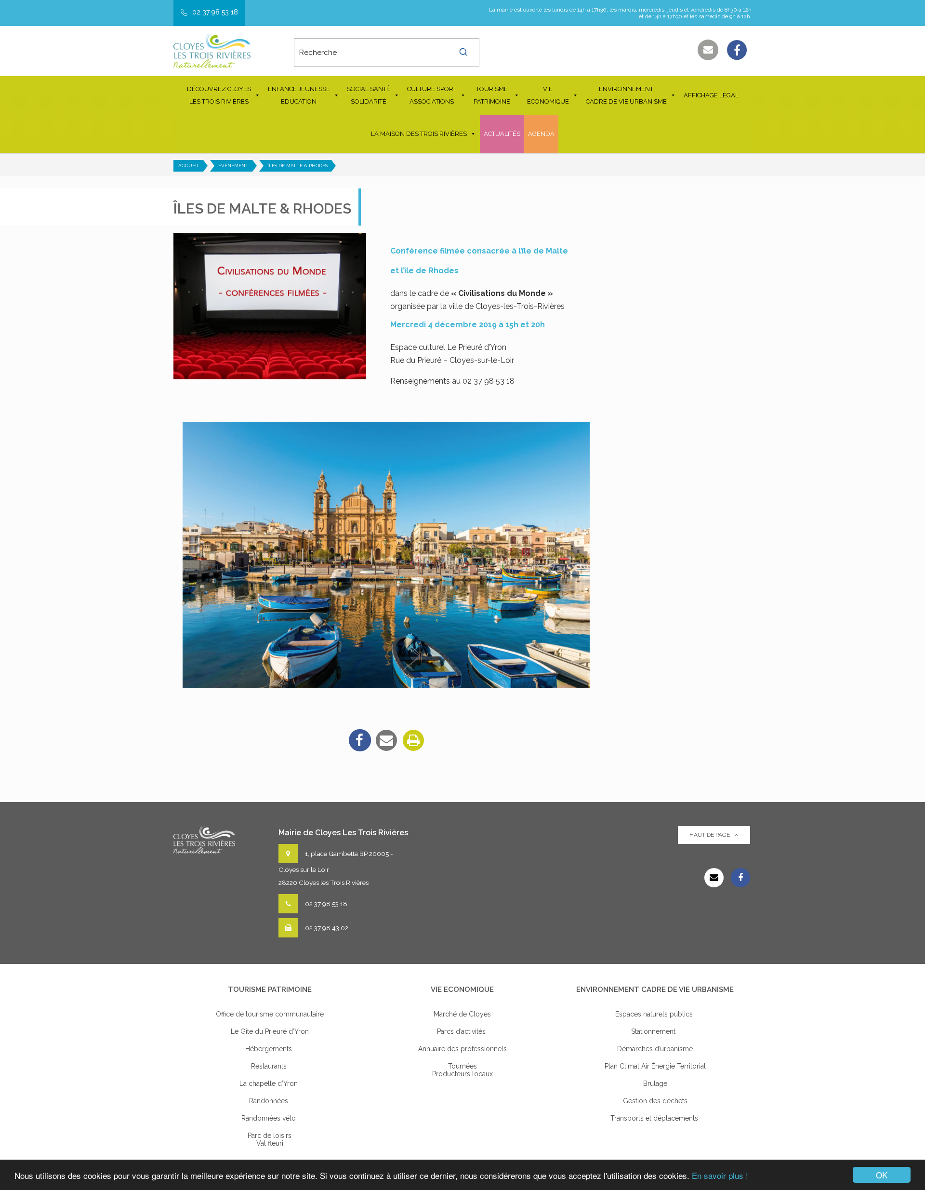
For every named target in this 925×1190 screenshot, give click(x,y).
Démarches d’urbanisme (655, 1049)
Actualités (502, 133)
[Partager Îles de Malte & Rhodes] (386, 740)
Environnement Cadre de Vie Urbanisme (626, 95)
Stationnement (655, 1031)
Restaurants (270, 1066)
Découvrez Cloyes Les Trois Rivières (219, 95)
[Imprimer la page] (413, 740)
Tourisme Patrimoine (492, 95)
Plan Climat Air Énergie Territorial (655, 1066)
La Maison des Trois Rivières (419, 133)
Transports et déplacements (655, 1118)
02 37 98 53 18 (215, 12)
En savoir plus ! (720, 1175)
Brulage (655, 1083)
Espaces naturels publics (655, 1014)
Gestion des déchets (655, 1101)
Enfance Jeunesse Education (299, 95)
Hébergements (269, 1049)
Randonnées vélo (269, 1118)
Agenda (541, 133)
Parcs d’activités (462, 1031)
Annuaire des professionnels (462, 1049)
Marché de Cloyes (462, 1014)
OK (881, 1175)
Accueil (188, 165)
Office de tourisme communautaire (270, 1014)
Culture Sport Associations (432, 95)
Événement (233, 165)
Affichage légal (711, 95)
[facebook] (359, 740)
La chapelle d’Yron (269, 1083)
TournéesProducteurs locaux (462, 1070)
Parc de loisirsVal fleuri (269, 1139)
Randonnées (269, 1101)
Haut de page (709, 834)
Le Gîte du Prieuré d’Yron (270, 1031)
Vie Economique (548, 95)
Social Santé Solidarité (368, 95)
